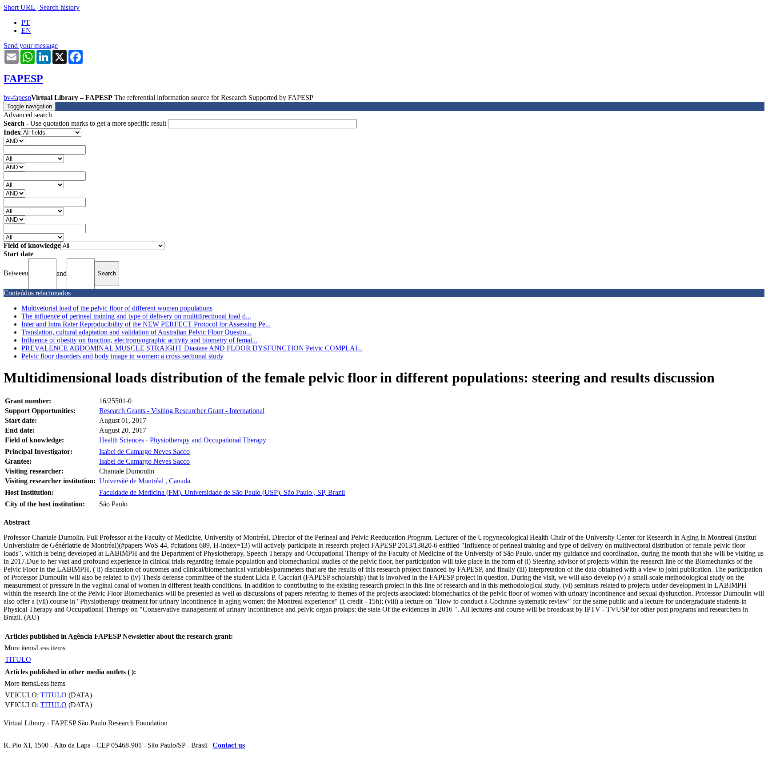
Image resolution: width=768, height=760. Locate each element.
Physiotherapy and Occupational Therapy (208, 440)
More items (20, 648)
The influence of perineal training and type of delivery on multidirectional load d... (136, 316)
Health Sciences (121, 440)
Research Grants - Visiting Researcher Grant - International (181, 410)
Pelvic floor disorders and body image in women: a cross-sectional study (122, 356)
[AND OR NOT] (14, 140)
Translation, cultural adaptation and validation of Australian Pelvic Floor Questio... (136, 332)
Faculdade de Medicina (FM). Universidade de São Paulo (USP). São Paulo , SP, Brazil (222, 492)
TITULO (18, 659)
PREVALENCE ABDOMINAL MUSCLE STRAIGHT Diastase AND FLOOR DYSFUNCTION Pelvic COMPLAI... (192, 348)
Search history (60, 7)
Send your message (31, 45)
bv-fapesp (17, 97)
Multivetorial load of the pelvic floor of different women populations (116, 308)
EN (26, 30)
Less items (50, 648)
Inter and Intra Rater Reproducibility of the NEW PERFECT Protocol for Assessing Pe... (146, 324)
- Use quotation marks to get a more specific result (86, 123)
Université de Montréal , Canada (144, 481)
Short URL (19, 7)
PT (25, 22)
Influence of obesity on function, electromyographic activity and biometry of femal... (139, 340)
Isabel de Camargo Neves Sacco (144, 451)
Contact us (228, 745)
